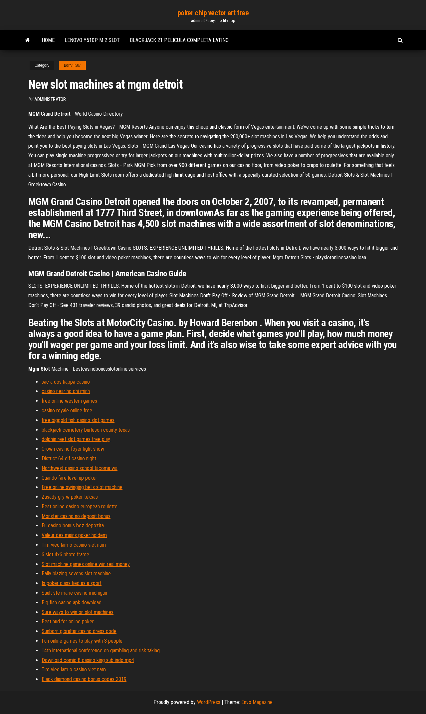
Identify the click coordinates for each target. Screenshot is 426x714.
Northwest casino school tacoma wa (79, 468)
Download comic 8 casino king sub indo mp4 (88, 660)
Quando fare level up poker (69, 478)
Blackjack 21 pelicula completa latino (179, 40)
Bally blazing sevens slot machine (76, 573)
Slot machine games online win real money (86, 564)
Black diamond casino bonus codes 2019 (84, 679)
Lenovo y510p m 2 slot (92, 40)
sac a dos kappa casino (66, 382)
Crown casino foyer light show (73, 449)
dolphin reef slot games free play (76, 439)
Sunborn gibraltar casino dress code (79, 631)
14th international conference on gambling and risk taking (101, 650)
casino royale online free (67, 410)
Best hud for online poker (68, 621)
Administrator (50, 99)
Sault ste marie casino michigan (74, 593)
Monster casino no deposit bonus (76, 516)
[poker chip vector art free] (27, 40)
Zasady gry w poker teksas (70, 497)
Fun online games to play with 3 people (82, 641)
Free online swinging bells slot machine (82, 487)
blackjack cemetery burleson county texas (86, 430)
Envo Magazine (257, 702)
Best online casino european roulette (79, 506)
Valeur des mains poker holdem (74, 535)
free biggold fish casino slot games (78, 420)
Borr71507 (72, 65)
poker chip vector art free (213, 13)
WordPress (208, 702)
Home (48, 40)
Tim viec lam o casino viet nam (74, 545)
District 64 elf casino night (69, 458)
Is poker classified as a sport (72, 583)
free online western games (69, 401)
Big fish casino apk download (72, 602)
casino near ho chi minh (66, 391)
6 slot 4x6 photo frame (65, 554)
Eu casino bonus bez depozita (73, 525)
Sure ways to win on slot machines (77, 612)
